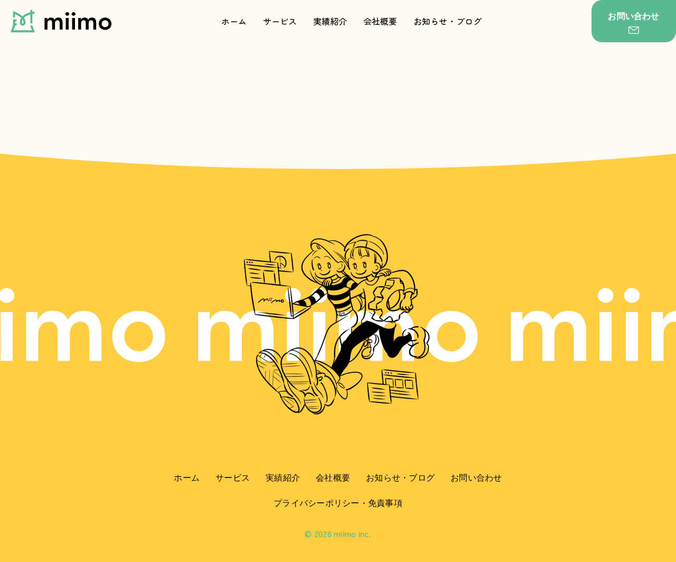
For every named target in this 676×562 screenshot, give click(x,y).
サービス (280, 21)
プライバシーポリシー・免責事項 (338, 503)
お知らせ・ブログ (448, 21)
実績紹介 (330, 21)
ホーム (234, 21)
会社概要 (380, 21)
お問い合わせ (476, 477)
